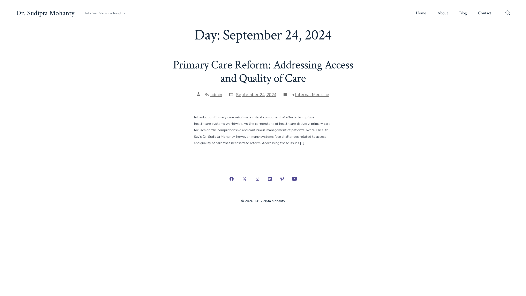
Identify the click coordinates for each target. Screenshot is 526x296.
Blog (463, 13)
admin (216, 94)
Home (421, 13)
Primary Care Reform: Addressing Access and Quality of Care (263, 71)
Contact (484, 13)
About (442, 13)
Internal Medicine (312, 94)
